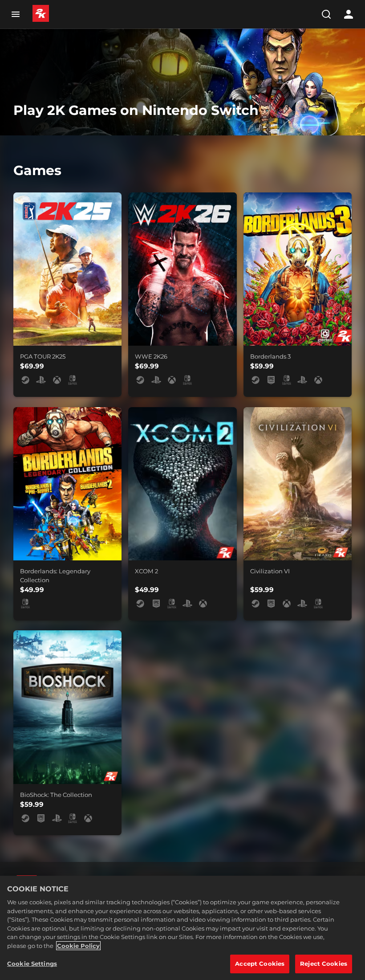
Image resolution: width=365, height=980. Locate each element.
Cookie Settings (32, 963)
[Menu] (15, 14)
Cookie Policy (78, 945)
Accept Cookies (259, 963)
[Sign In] (348, 14)
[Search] (326, 14)
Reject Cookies (323, 963)
